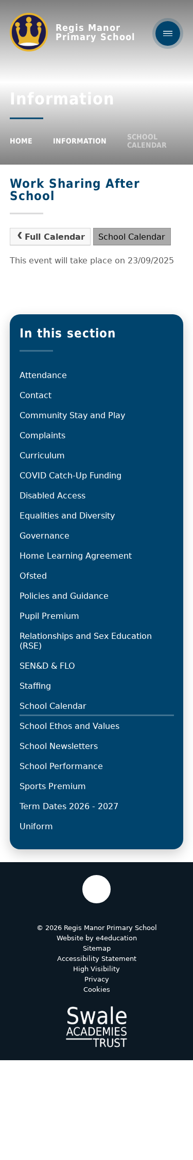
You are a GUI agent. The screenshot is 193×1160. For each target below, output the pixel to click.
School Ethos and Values (69, 726)
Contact (35, 395)
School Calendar (147, 141)
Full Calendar (55, 237)
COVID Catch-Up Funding (70, 475)
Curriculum (42, 455)
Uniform (36, 826)
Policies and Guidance (64, 596)
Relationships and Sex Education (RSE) (86, 641)
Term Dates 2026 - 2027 (69, 806)
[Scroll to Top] (96, 889)
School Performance (61, 766)
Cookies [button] (96, 989)
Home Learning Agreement (76, 556)
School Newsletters (59, 746)
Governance (44, 536)
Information (80, 141)
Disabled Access (52, 496)
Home (21, 141)
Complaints (42, 435)
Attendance (43, 375)
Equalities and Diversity (67, 516)
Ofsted (33, 576)
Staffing (35, 686)
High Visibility (96, 969)
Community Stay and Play (72, 415)
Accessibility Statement (96, 958)
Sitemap (97, 948)
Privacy (96, 979)
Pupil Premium (49, 616)
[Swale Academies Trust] (96, 1026)
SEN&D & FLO (47, 666)
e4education (116, 938)
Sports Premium (53, 786)
